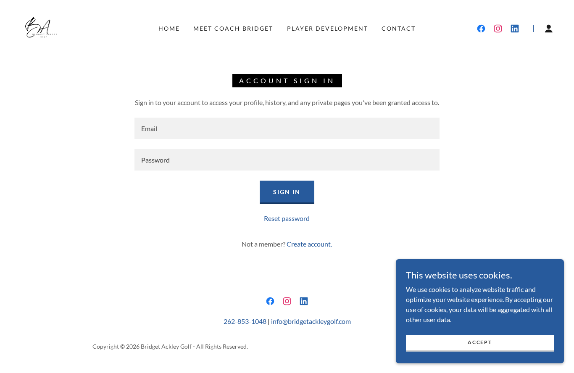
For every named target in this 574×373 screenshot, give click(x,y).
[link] (39, 28)
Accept (480, 342)
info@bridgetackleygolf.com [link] (311, 321)
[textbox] (286, 128)
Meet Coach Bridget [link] (233, 28)
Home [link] (169, 28)
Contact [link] (399, 28)
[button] (548, 28)
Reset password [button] (287, 218)
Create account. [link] (309, 244)
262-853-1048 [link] (245, 321)
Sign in (286, 191)
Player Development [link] (327, 28)
